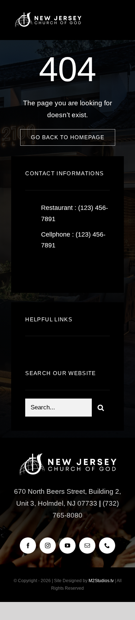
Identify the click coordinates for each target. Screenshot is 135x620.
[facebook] (33, 268)
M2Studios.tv (101, 580)
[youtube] (67, 545)
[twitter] (53, 268)
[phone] (107, 545)
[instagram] (73, 268)
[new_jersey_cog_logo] (48, 14)
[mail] (87, 545)
